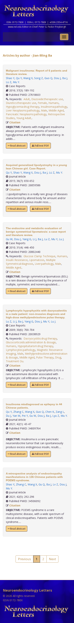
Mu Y (16, 82)
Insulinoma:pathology (54, 106)
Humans (53, 103)
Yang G (26, 239)
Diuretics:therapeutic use (21, 103)
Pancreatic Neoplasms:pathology (26, 114)
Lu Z (47, 239)
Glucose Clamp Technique (39, 256)
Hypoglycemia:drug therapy (22, 106)
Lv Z (55, 484)
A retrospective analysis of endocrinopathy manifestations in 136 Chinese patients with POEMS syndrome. (34, 477)
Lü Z (8, 82)
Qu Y (19, 78)
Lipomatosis (36, 260)
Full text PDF (41, 145)
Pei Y (25, 415)
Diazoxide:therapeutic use (47, 99)
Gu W (9, 239)
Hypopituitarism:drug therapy (35, 346)
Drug (58, 357)
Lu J (61, 239)
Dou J (57, 78)
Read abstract (17, 145)
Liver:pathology (44, 264)
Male (44, 110)
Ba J (64, 78)
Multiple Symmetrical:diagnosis (31, 262)
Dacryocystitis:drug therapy (40, 338)
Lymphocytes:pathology (20, 350)
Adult (27, 99)
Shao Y (10, 78)
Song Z (38, 78)
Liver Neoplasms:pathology (22, 110)
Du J (8, 415)
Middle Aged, (14, 267)
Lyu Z (55, 415)
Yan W (16, 415)
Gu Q (42, 484)
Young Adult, (24, 118)
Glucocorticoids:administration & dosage (31, 342)
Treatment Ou (14, 361)
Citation (14, 122)
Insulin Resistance (17, 260)
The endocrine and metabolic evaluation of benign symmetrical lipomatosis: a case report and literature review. (36, 232)
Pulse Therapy (45, 357)
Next (52, 559)
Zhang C (18, 412)
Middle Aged (56, 110)
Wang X (28, 78)
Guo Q (48, 78)
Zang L (60, 412)
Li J (34, 239)
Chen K (49, 412)
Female (42, 103)
